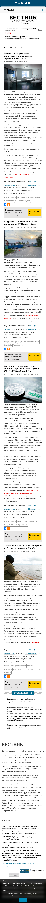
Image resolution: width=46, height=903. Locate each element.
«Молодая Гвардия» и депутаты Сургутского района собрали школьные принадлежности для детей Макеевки (24, 718)
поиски (8, 673)
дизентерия (35, 197)
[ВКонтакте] (5, 204)
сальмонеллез (23, 197)
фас (19, 521)
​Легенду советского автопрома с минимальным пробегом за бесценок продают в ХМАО (22, 36)
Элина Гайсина (30, 227)
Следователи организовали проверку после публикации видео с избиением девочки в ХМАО (24, 727)
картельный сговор (12, 525)
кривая (30, 666)
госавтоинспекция (32, 342)
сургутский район (19, 666)
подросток (18, 345)
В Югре (8, 31)
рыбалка (8, 669)
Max (30, 181)
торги (25, 525)
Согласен (23, 900)
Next (41, 29)
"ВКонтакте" (32, 185)
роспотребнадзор (23, 201)
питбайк (8, 345)
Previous (39, 29)
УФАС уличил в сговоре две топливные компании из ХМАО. (21, 493)
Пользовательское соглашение (14, 863)
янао (25, 521)
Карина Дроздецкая (32, 374)
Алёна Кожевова (31, 62)
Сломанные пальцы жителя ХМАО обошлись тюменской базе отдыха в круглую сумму (24, 709)
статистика (9, 201)
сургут (14, 342)
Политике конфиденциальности (27, 894)
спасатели (18, 669)
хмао (7, 197)
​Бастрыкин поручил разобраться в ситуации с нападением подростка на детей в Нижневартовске (24, 701)
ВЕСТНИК (23, 18)
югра (14, 197)
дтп (21, 342)
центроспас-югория (32, 669)
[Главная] (4, 48)
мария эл (33, 521)
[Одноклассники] (8, 204)
